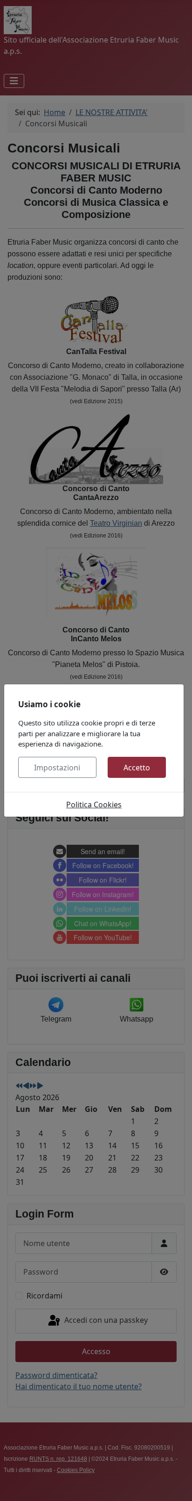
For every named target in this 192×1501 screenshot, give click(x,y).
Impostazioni (57, 767)
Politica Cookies (94, 804)
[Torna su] (176, 1484)
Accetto (136, 767)
